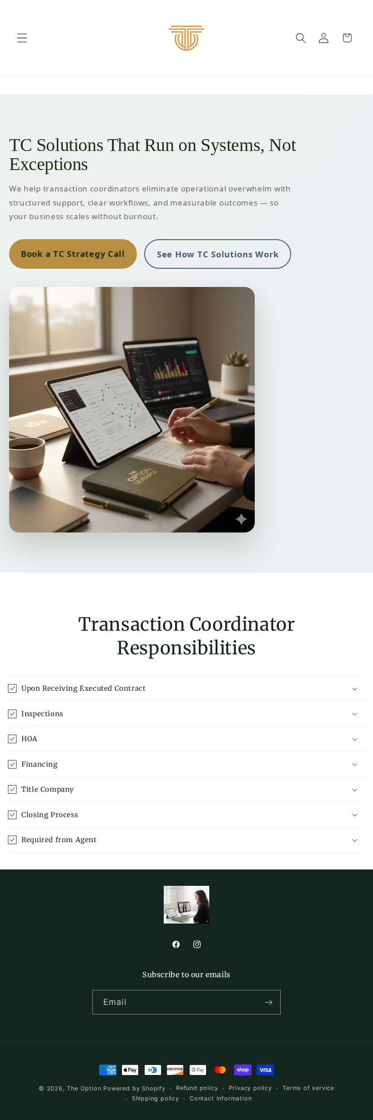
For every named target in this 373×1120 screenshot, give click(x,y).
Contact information (221, 1098)
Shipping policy (155, 1098)
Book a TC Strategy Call (73, 253)
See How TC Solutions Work (217, 254)
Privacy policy (250, 1088)
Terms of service (308, 1088)
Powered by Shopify (134, 1088)
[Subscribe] (268, 1002)
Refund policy (197, 1088)
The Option (85, 1088)
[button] (22, 38)
